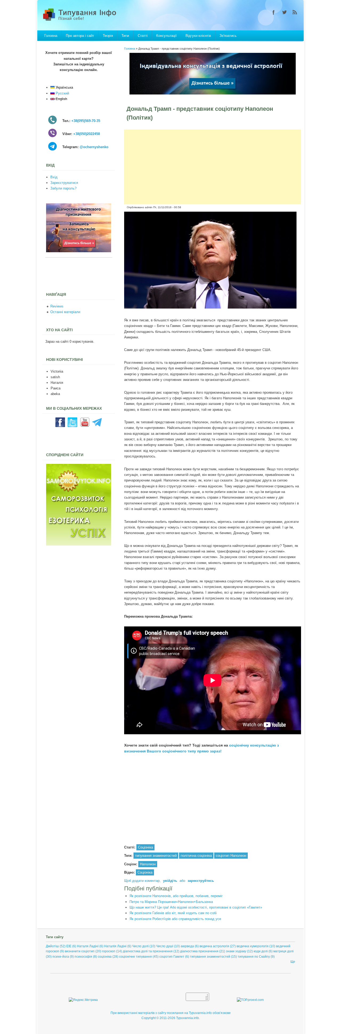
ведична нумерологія (253, 946)
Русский (62, 93)
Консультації (166, 36)
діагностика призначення (199, 951)
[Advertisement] (212, 166)
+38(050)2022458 (86, 134)
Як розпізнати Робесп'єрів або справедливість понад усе (175, 919)
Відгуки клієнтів (198, 36)
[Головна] (85, 20)
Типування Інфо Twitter (284, 12)
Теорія (108, 36)
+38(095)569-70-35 (85, 121)
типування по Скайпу (254, 956)
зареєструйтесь (201, 881)
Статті (143, 36)
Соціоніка (145, 847)
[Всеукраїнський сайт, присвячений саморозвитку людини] (78, 544)
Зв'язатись (228, 36)
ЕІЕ (68, 946)
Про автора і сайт (80, 36)
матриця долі (283, 951)
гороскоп (108, 951)
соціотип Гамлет (171, 956)
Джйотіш (52, 946)
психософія (83, 956)
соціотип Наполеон (231, 856)
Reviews (56, 306)
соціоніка (105, 956)
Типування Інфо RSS (295, 12)
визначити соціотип (80, 951)
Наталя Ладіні (88, 946)
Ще (292, 962)
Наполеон (148, 864)
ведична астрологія (214, 946)
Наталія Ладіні (115, 946)
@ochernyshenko (94, 147)
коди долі (261, 951)
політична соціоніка (196, 856)
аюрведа (187, 946)
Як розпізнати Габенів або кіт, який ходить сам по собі (173, 913)
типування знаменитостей (156, 856)
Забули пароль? (63, 188)
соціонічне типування (135, 956)
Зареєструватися (64, 183)
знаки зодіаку (236, 951)
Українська (64, 87)
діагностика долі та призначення (148, 951)
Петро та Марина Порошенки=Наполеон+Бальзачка (171, 902)
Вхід (54, 177)
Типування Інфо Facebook (273, 12)
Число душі (164, 946)
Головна (50, 36)
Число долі (140, 946)
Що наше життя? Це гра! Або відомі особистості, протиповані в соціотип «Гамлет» (195, 907)
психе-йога (60, 956)
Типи (125, 36)
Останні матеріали (65, 312)
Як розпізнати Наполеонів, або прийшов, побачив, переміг (176, 896)
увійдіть (170, 881)
